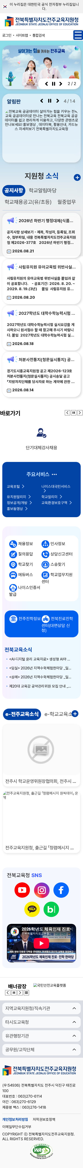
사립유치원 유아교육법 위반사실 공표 (47, 267)
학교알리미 (50, 497)
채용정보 (25, 543)
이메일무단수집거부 (16, 1127)
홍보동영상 (15, 509)
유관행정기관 (17, 1036)
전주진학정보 (30, 618)
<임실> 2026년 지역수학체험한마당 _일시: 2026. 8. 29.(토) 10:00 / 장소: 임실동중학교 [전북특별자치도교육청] (41, 668)
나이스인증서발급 (24, 591)
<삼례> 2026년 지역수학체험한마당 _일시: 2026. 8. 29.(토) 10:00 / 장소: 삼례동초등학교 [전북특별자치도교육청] (41, 677)
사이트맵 (22, 35)
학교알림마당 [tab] (42, 190)
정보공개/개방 (17, 503)
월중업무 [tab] (66, 202)
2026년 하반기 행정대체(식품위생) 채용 (47, 220)
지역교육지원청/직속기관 (27, 1008)
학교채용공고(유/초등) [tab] (28, 202)
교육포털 (13, 486)
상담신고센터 (61, 554)
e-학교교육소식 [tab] (60, 714)
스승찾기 (57, 564)
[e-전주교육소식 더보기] (76, 714)
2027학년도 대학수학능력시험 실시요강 (47, 313)
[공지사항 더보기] (77, 177)
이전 (46, 84)
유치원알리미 (16, 497)
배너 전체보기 (26, 992)
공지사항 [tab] (14, 190)
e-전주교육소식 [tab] (22, 714)
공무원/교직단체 (19, 1049)
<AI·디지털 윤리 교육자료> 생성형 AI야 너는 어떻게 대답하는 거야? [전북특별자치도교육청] (41, 659)
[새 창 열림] (41, 134)
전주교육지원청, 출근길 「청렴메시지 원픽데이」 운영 (41, 847)
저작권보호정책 (44, 1119)
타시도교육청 (17, 1022)
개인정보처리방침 (15, 1119)
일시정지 (54, 84)
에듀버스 (25, 574)
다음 (61, 84)
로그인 (6, 35)
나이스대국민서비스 (56, 486)
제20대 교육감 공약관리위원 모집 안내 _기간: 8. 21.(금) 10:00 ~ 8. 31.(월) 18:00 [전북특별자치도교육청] (41, 686)
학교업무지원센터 (57, 578)
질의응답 (25, 554)
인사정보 (57, 543)
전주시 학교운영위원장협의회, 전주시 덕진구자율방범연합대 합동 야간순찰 (41, 781)
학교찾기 (25, 564)
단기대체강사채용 (41, 447)
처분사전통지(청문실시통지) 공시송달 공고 (47, 359)
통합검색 (38, 35)
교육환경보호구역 (54, 503)
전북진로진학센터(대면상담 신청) (57, 624)
